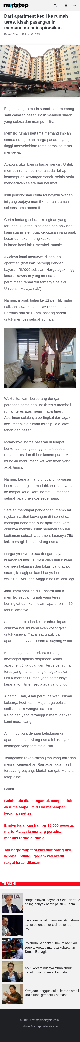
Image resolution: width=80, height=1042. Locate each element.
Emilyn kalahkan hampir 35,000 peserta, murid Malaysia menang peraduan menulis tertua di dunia (39, 831)
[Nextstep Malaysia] (16, 5)
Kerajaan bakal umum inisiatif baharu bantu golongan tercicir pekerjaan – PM (52, 925)
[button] (55, 5)
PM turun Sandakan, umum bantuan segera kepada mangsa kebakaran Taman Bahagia (51, 947)
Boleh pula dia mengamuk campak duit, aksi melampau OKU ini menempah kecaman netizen (38, 807)
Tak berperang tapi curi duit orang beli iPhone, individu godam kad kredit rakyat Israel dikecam (37, 856)
